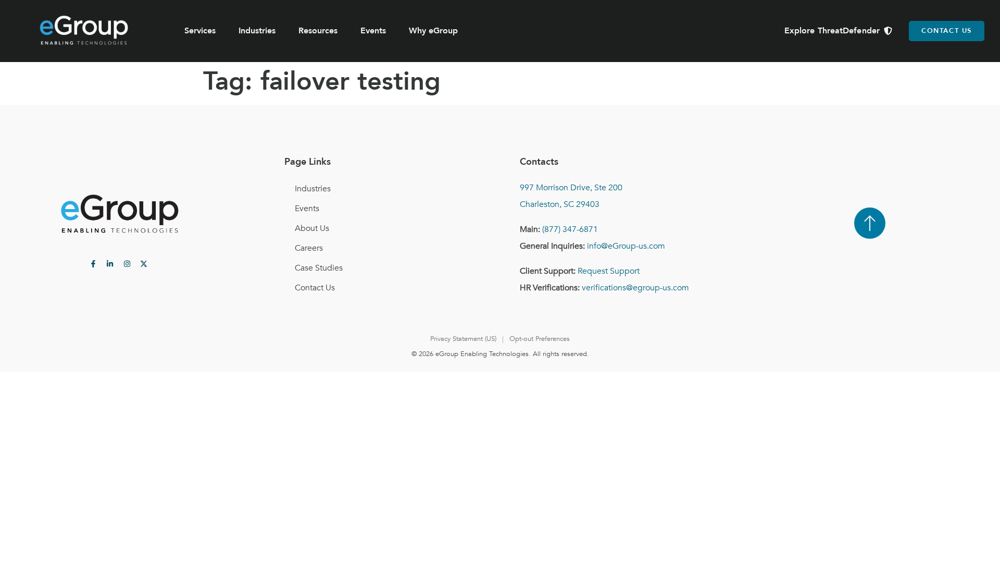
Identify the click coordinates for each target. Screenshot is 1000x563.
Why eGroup (433, 30)
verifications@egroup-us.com (635, 287)
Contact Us (315, 287)
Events (373, 30)
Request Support (609, 271)
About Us (312, 228)
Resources (318, 30)
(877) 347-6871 (570, 229)
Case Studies (319, 268)
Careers (309, 248)
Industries (257, 30)
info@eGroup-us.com (626, 246)
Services (200, 30)
